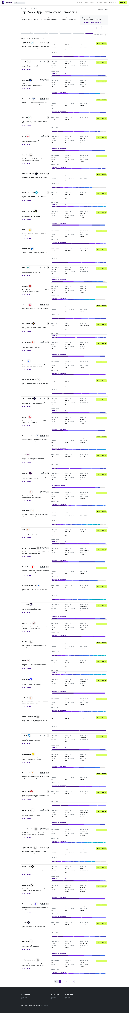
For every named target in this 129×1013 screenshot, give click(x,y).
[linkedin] (21, 1001)
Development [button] (79, 2)
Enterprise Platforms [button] (89, 2)
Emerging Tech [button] (112, 2)
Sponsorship (68, 997)
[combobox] (60, 32)
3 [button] (64, 981)
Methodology (24, 997)
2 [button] (62, 981)
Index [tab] (99, 27)
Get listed (123, 2)
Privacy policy (44, 1005)
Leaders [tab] (105, 27)
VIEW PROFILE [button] (26, 51)
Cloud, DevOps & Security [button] (101, 2)
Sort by (96, 34)
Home (22, 8)
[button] (71, 981)
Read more (26, 22)
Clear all (89, 32)
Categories (27, 8)
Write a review (54, 998)
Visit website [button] (101, 43)
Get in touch (24, 998)
